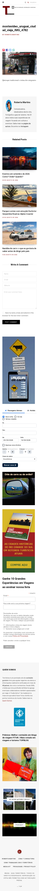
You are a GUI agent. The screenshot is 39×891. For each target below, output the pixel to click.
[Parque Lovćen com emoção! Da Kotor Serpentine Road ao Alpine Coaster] (19, 195)
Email (5, 596)
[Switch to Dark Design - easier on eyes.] (25, 2)
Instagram (24, 126)
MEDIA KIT (7, 866)
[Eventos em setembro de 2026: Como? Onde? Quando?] (19, 158)
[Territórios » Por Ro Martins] (19, 10)
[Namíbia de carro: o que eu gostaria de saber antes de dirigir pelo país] (19, 233)
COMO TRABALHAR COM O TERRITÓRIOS (18, 862)
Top (20, 886)
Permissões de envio (10, 613)
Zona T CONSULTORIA (26, 859)
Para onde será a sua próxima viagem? (16, 603)
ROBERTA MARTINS (9, 859)
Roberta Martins (12, 34)
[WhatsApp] (19, 852)
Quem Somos (7, 701)
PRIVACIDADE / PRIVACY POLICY (24, 866)
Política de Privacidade (20, 636)
